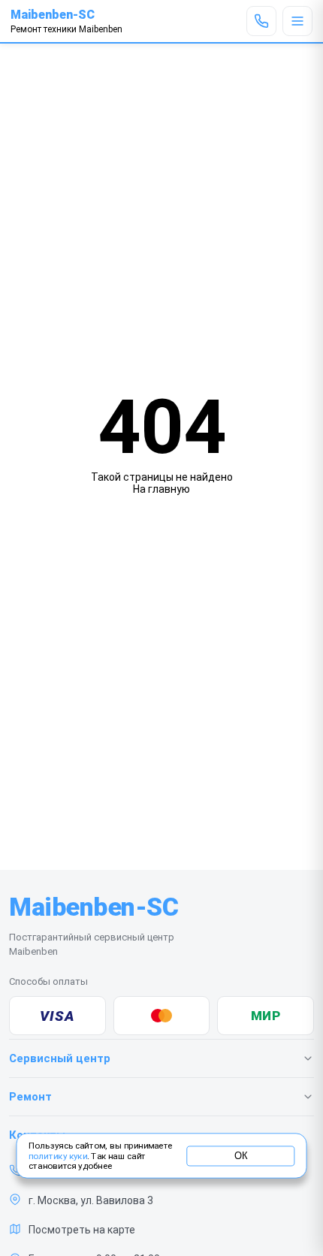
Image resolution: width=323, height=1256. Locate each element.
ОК (240, 1155)
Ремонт (30, 1097)
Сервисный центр (59, 1058)
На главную (161, 489)
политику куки (58, 1156)
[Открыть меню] (297, 21)
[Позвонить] (261, 21)
